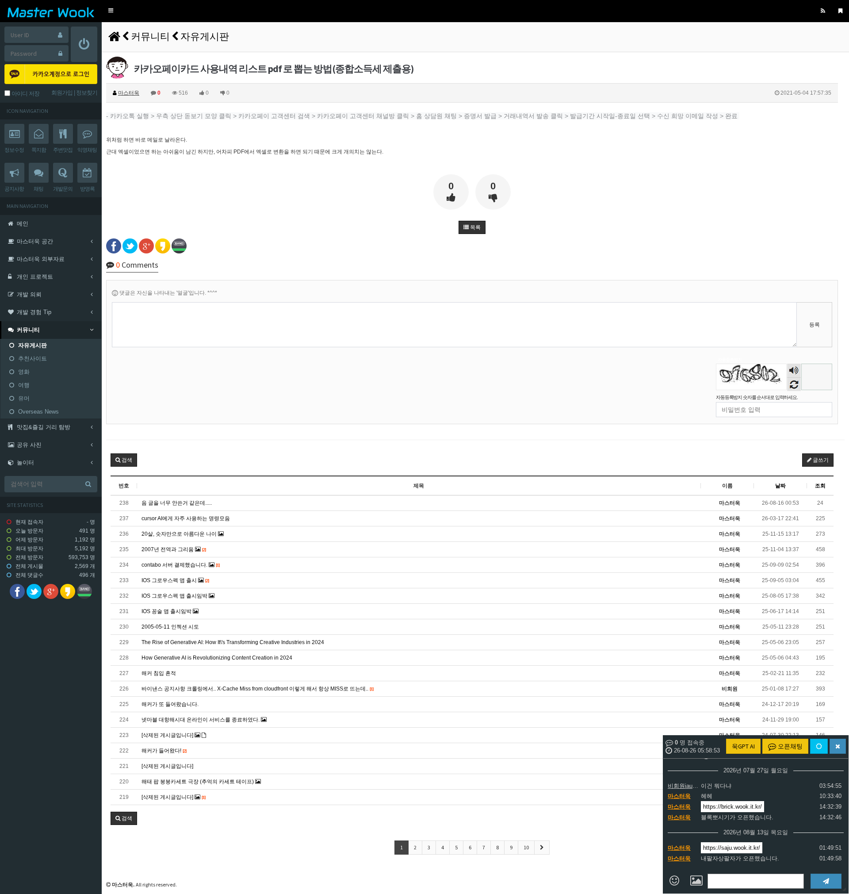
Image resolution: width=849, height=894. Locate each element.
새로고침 (794, 384)
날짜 (780, 486)
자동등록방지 (730, 359)
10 (526, 847)
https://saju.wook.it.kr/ (731, 847)
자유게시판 (204, 36)
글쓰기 (820, 460)
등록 (814, 325)
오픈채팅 (789, 746)
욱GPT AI (743, 746)
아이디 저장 (24, 93)
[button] (111, 11)
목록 (475, 227)
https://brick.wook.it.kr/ (732, 806)
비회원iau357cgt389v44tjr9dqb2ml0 (683, 786)
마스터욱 (679, 796)
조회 (820, 486)
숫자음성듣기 (794, 371)
